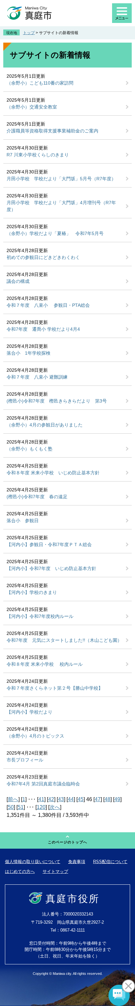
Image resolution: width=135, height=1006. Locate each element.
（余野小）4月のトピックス (35, 736)
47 (98, 799)
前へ (13, 799)
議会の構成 (18, 281)
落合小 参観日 (23, 520)
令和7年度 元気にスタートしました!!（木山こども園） (64, 640)
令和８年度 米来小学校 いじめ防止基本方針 (53, 472)
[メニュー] (122, 13)
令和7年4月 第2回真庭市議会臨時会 (43, 783)
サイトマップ (55, 871)
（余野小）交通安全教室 (32, 106)
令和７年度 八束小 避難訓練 (37, 377)
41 (41, 799)
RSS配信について (110, 861)
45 (81, 799)
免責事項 (76, 861)
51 (21, 807)
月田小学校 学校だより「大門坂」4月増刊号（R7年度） (61, 206)
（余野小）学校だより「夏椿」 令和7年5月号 (55, 233)
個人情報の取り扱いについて (32, 861)
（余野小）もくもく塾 (29, 448)
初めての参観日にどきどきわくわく (43, 257)
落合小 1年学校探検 (28, 353)
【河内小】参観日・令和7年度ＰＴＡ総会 (49, 544)
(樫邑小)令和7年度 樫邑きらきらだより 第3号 (57, 401)
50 (11, 807)
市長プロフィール (25, 759)
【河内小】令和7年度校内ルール (40, 616)
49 (117, 799)
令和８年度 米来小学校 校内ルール (45, 664)
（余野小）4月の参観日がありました (45, 424)
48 (107, 799)
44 (71, 799)
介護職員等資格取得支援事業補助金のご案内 (52, 130)
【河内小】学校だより (29, 712)
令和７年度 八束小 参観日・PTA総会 (48, 305)
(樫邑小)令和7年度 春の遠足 (37, 496)
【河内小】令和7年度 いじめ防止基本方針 (51, 568)
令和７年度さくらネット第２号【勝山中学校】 (55, 688)
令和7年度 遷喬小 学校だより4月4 (43, 329)
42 (51, 799)
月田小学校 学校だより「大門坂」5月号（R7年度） (61, 178)
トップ (29, 32)
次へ (54, 807)
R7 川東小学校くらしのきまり (38, 154)
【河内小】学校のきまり (32, 592)
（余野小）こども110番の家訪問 (40, 83)
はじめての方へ (20, 871)
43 (61, 799)
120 (41, 807)
